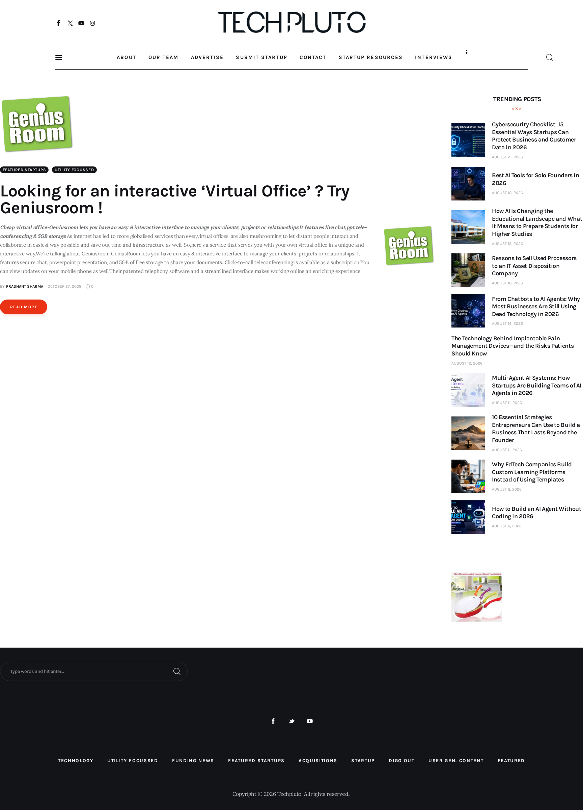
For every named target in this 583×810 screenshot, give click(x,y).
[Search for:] (94, 670)
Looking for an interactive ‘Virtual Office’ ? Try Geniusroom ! (174, 199)
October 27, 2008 (64, 286)
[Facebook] (58, 23)
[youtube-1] (310, 721)
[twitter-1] (292, 721)
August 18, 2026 (507, 192)
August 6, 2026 (507, 526)
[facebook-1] (273, 721)
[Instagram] (92, 23)
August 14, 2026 (507, 323)
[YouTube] (81, 23)
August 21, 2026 (507, 157)
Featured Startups (24, 169)
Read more (23, 307)
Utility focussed (74, 169)
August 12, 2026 (466, 363)
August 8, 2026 (507, 489)
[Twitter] (70, 23)
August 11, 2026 (507, 402)
